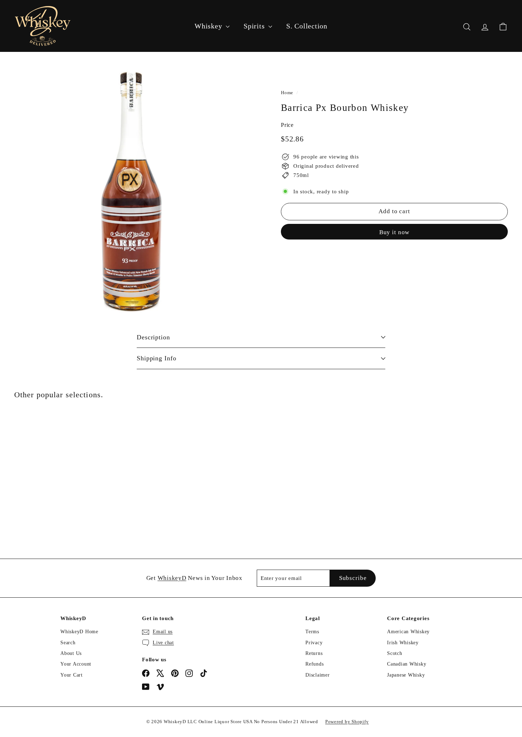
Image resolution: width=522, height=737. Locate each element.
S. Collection (306, 26)
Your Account (75, 664)
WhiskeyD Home (79, 631)
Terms (312, 631)
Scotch (394, 653)
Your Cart (71, 675)
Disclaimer (317, 675)
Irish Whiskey (403, 642)
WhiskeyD (172, 578)
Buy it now (394, 231)
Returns (313, 653)
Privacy (313, 642)
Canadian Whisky (406, 664)
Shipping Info (156, 358)
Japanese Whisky (406, 675)
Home (287, 92)
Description (153, 337)
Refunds (314, 664)
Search (68, 642)
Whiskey (209, 26)
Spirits (255, 26)
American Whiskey (408, 631)
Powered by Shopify (347, 721)
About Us (71, 653)
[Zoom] (135, 191)
